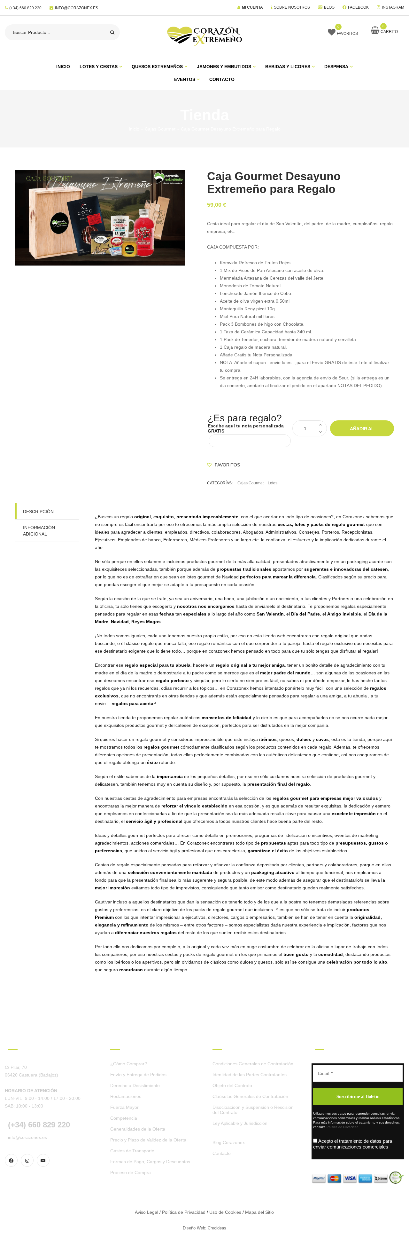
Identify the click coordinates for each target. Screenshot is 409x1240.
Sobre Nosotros (292, 7)
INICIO (63, 66)
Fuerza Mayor (124, 1107)
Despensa (336, 66)
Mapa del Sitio (259, 1212)
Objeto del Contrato (232, 1085)
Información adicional (39, 531)
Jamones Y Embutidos (224, 66)
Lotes (272, 483)
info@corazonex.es (76, 8)
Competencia (123, 1118)
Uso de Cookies (225, 1212)
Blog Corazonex (228, 1142)
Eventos (184, 79)
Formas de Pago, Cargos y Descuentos (150, 1161)
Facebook (358, 7)
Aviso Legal (146, 1212)
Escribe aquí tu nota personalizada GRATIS (246, 428)
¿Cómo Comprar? (128, 1063)
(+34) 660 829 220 (25, 8)
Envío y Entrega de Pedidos (138, 1074)
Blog (329, 7)
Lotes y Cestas (99, 66)
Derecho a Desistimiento (135, 1085)
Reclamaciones (125, 1096)
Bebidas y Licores (287, 66)
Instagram (393, 7)
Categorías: (220, 483)
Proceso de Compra (130, 1172)
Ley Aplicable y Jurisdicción (239, 1123)
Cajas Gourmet (160, 128)
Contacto (222, 79)
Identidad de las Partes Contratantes (249, 1074)
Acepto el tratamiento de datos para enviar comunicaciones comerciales (352, 1143)
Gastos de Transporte (132, 1150)
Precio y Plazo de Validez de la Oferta (148, 1139)
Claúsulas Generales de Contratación (250, 1096)
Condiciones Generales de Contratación (252, 1063)
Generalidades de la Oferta (137, 1129)
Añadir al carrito (362, 431)
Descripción (38, 511)
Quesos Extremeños (157, 66)
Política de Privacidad (343, 1127)
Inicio (134, 128)
